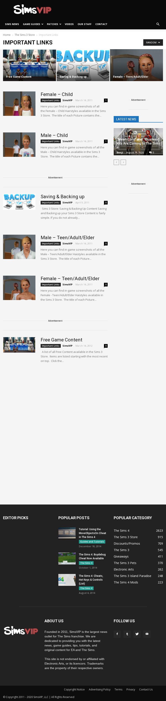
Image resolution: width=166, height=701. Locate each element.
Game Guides (31, 24)
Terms (118, 689)
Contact (101, 24)
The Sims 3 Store (126, 537)
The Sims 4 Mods (126, 582)
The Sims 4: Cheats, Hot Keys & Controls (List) (91, 579)
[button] (158, 24)
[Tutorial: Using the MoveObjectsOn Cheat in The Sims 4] (67, 533)
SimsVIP (67, 100)
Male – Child (54, 135)
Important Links (50, 100)
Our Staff (84, 24)
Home (7, 35)
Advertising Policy (99, 689)
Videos (69, 24)
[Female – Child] (19, 103)
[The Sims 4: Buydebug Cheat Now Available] (67, 558)
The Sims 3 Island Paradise (132, 576)
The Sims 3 (121, 550)
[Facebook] (117, 634)
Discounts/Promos (127, 543)
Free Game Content (61, 340)
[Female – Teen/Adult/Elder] (136, 65)
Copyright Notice (74, 689)
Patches (52, 24)
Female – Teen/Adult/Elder (70, 278)
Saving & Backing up (63, 196)
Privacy (130, 689)
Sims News (12, 24)
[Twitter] (137, 634)
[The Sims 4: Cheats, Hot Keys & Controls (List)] (67, 580)
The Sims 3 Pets (125, 563)
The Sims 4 (86, 562)
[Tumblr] (127, 634)
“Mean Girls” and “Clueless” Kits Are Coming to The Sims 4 (138, 143)
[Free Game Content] (29, 65)
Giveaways (121, 556)
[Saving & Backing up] (83, 65)
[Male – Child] (19, 144)
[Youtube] (147, 634)
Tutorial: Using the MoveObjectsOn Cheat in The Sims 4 (92, 533)
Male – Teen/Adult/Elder (67, 237)
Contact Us (146, 689)
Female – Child (57, 94)
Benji (120, 152)
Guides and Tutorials (92, 541)
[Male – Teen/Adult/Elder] (19, 247)
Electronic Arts (124, 569)
